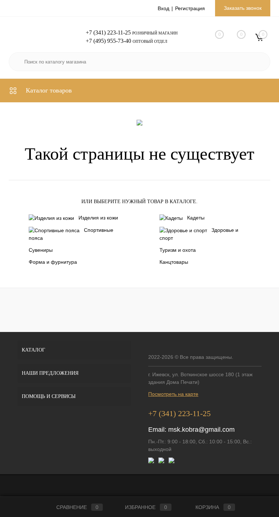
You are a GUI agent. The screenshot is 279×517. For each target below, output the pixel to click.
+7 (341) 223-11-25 (108, 32)
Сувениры (41, 250)
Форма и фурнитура (53, 262)
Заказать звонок (243, 8)
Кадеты (196, 218)
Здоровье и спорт (198, 234)
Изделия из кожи (98, 218)
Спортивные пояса (71, 234)
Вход (163, 8)
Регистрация (190, 8)
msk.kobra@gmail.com (201, 429)
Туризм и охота (177, 250)
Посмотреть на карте (173, 394)
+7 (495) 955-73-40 (108, 41)
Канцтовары (173, 262)
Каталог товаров (48, 90)
